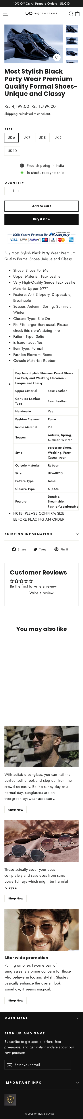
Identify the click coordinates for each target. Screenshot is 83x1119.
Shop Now (15, 810)
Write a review (41, 593)
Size (8, 129)
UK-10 (12, 150)
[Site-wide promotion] (41, 930)
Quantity (14, 182)
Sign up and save (24, 1033)
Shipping (10, 114)
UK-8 (42, 137)
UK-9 (58, 137)
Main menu (16, 1018)
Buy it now (41, 219)
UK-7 (27, 137)
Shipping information (28, 534)
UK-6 (11, 137)
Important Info (23, 1082)
